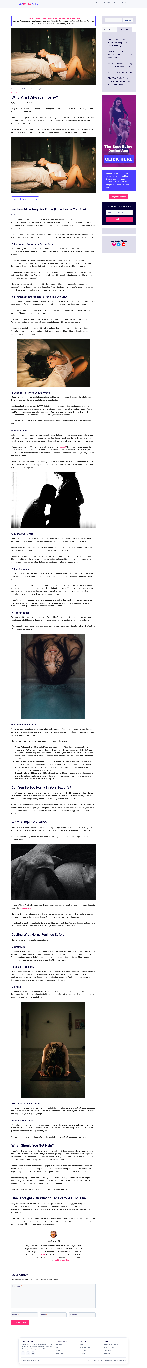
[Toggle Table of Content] (34, 199)
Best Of (107, 3)
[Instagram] (28, 1353)
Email (44, 1315)
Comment (17, 1286)
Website (73, 1315)
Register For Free (119, 197)
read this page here (62, 1260)
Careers (83, 1350)
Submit (119, 219)
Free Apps (59, 1353)
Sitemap (107, 1353)
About (120, 3)
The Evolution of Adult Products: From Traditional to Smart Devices (120, 54)
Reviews (99, 3)
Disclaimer (108, 1350)
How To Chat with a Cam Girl (120, 72)
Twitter (42, 1254)
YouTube (51, 1257)
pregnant (62, 447)
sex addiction (25, 908)
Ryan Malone (17, 103)
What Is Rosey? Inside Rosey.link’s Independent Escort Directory (118, 42)
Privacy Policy (109, 1347)
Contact (127, 3)
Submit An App (85, 1347)
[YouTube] (33, 1353)
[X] (23, 1353)
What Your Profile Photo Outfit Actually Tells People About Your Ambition (119, 81)
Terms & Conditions (111, 1344)
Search (128, 20)
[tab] (109, 29)
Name (15, 1315)
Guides (114, 3)
